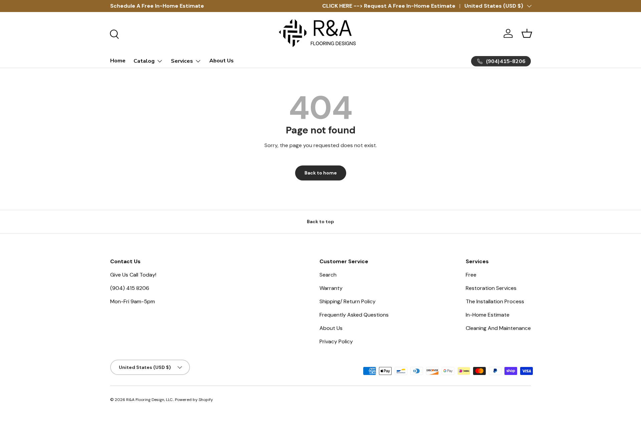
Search (328, 274)
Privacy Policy (336, 341)
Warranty (331, 288)
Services (182, 61)
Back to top (320, 222)
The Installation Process (495, 301)
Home (118, 60)
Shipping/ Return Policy (347, 301)
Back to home (320, 173)
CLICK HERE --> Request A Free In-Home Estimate (388, 5)
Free (471, 274)
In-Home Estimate (487, 314)
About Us (221, 60)
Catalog (144, 61)
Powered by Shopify (194, 399)
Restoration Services (491, 288)
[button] (526, 33)
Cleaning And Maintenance (498, 328)
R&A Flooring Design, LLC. (149, 399)
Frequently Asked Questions (354, 314)
